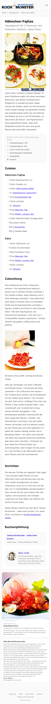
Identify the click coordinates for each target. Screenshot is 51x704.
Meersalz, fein (21, 210)
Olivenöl (16, 205)
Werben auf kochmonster (25, 697)
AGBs (21, 694)
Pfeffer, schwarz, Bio (24, 214)
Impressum (12, 694)
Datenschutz (29, 694)
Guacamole (20, 227)
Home (4, 13)
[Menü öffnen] (46, 5)
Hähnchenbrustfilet (25, 188)
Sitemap (39, 694)
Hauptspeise (14, 13)
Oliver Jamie (23, 553)
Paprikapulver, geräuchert (24, 193)
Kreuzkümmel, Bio (23, 197)
